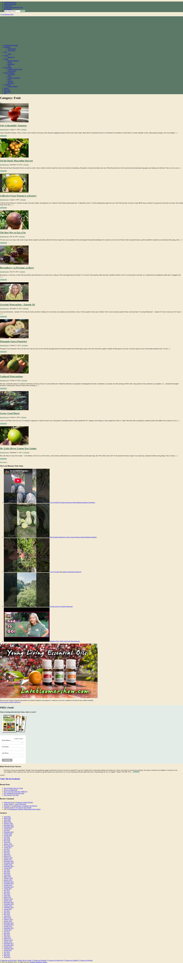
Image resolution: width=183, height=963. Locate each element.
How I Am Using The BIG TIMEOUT (15, 791)
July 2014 (7, 911)
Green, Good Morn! (10, 413)
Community (7, 85)
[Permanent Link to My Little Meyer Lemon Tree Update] (14, 445)
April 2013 (7, 936)
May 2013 (7, 935)
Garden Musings (13, 86)
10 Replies (26, 452)
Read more (136, 772)
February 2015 (8, 899)
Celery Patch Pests (20, 804)
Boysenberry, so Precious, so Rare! (17, 267)
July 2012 (7, 952)
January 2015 (8, 900)
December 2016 (8, 861)
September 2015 (9, 887)
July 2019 (7, 830)
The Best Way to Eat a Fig (13, 232)
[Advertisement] (91, 29)
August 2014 (8, 909)
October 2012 (8, 947)
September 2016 (9, 866)
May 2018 (7, 840)
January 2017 (8, 859)
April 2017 (7, 854)
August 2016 (8, 868)
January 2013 (8, 942)
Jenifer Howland (9, 802)
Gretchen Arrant (9, 807)
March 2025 (7, 818)
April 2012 (7, 957)
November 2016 (9, 863)
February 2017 (8, 858)
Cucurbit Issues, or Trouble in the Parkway (24, 806)
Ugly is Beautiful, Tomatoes (13, 125)
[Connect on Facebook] (39, 960)
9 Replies (23, 200)
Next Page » (3, 462)
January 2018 (8, 844)
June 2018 (7, 839)
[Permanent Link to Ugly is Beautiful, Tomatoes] (14, 122)
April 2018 (7, 842)
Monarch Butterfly (13, 61)
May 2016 (7, 873)
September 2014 (9, 907)
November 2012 (9, 945)
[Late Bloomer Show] (7, 14)
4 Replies (22, 236)
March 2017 (7, 856)
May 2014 (7, 914)
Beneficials (11, 64)
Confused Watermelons (11, 376)
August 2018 (8, 835)
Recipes (6, 88)
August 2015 (8, 888)
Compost (10, 81)
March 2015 (7, 897)
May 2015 (7, 894)
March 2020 (7, 822)
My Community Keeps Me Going (14, 793)
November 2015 (9, 883)
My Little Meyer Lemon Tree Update (18, 448)
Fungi (9, 76)
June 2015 (7, 892)
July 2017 (7, 849)
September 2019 (9, 827)
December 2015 (8, 882)
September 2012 (9, 948)
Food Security (12, 71)
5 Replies (22, 272)
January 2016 (8, 880)
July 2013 (7, 931)
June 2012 (7, 954)
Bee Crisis (7, 90)
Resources (11, 83)
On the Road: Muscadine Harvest (16, 160)
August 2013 (8, 930)
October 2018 (8, 834)
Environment (8, 67)
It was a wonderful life (10, 790)
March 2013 (7, 938)
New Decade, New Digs (11, 795)
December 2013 (8, 923)
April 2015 (7, 895)
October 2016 (8, 864)
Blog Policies (8, 9)
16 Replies (25, 345)
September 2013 (9, 928)
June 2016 (7, 871)
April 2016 (7, 875)
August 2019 (8, 828)
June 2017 (7, 851)
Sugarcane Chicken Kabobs (24, 802)
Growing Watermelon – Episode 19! (17, 304)
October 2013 (8, 926)
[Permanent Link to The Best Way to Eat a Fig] (14, 229)
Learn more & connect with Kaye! (10, 702)
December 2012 (8, 943)
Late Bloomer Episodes (11, 45)
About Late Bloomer (10, 4)
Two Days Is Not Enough (23, 807)
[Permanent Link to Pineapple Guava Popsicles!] (14, 338)
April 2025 (7, 816)
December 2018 (8, 832)
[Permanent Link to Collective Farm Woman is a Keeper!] (14, 192)
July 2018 (7, 837)
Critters (6, 59)
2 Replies (24, 129)
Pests (9, 66)
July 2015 (7, 890)
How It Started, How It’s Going (13, 788)
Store (5, 93)
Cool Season (11, 50)
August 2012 (8, 950)
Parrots (10, 62)
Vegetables (7, 47)
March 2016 (7, 876)
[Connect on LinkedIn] (70, 960)
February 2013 (8, 940)
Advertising (7, 91)
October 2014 (8, 906)
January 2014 (8, 921)
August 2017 (8, 847)
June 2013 (7, 933)
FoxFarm (6, 806)
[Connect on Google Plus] (55, 960)
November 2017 (9, 846)
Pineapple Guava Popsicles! (13, 341)
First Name (5, 746)
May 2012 (7, 955)
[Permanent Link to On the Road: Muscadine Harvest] (14, 157)
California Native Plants (15, 69)
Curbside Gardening (14, 78)
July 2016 (7, 870)
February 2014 (8, 919)
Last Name (5, 753)
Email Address (12, 740)
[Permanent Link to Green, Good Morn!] (14, 409)
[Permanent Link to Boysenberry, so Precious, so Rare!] (14, 264)
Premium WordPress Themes (38, 962)
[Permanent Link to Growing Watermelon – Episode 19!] (14, 301)
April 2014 (7, 916)
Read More (3, 136)
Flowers (6, 55)
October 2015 (8, 885)
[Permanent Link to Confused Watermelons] (14, 373)
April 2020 (7, 820)
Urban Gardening (9, 73)
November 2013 (9, 924)
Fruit (5, 52)
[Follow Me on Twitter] (23, 960)
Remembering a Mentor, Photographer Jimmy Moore (25, 809)
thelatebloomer (4, 129)
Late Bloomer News (10, 2)
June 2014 (7, 912)
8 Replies (25, 308)
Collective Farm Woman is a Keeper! (18, 195)
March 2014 (7, 918)
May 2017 (7, 852)
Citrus (9, 54)
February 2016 (8, 878)
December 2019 (8, 825)
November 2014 (9, 904)
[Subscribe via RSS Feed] (8, 960)
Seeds (9, 79)
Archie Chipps (8, 804)
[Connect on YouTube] (85, 960)
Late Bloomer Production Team (13, 7)
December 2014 (8, 902)
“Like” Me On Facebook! (10, 779)
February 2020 (8, 823)
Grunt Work (11, 74)
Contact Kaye (8, 6)
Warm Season (12, 49)
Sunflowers (11, 57)
